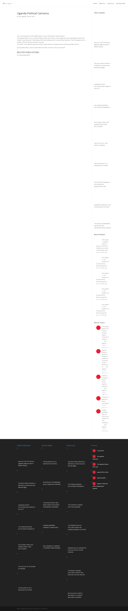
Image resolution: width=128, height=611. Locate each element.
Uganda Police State (102, 472)
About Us (102, 3)
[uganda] (102, 20)
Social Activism (120, 3)
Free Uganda (22, 16)
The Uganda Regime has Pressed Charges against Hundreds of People (105, 333)
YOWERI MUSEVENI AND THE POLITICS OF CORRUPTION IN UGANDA (105, 416)
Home (95, 3)
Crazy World (100, 450)
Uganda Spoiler (101, 478)
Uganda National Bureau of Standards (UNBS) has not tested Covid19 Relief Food (102, 246)
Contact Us (110, 3)
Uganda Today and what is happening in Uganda (100, 486)
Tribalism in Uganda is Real (105, 399)
